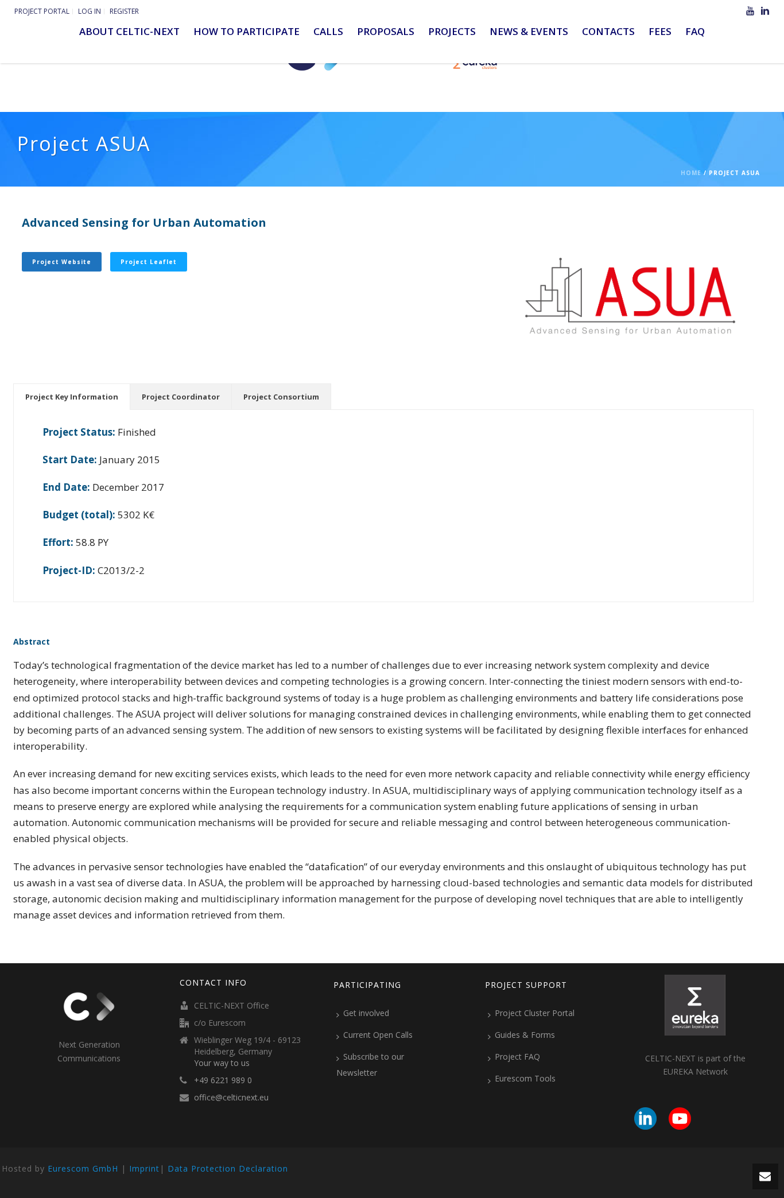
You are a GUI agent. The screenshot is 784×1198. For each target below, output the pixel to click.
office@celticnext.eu (231, 1097)
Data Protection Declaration (228, 1168)
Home (691, 173)
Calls (328, 31)
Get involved (366, 1012)
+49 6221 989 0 (223, 1080)
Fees (660, 31)
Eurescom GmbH (83, 1168)
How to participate (246, 31)
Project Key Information (71, 396)
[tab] (71, 396)
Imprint (144, 1168)
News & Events (529, 31)
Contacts (608, 31)
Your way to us (222, 1063)
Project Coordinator (181, 396)
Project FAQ (517, 1056)
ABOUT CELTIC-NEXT (129, 31)
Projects (452, 31)
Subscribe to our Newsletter (370, 1064)
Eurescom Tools (525, 1078)
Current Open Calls (378, 1034)
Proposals (385, 31)
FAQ (695, 31)
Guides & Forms (525, 1034)
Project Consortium (281, 396)
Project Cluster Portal (535, 1012)
